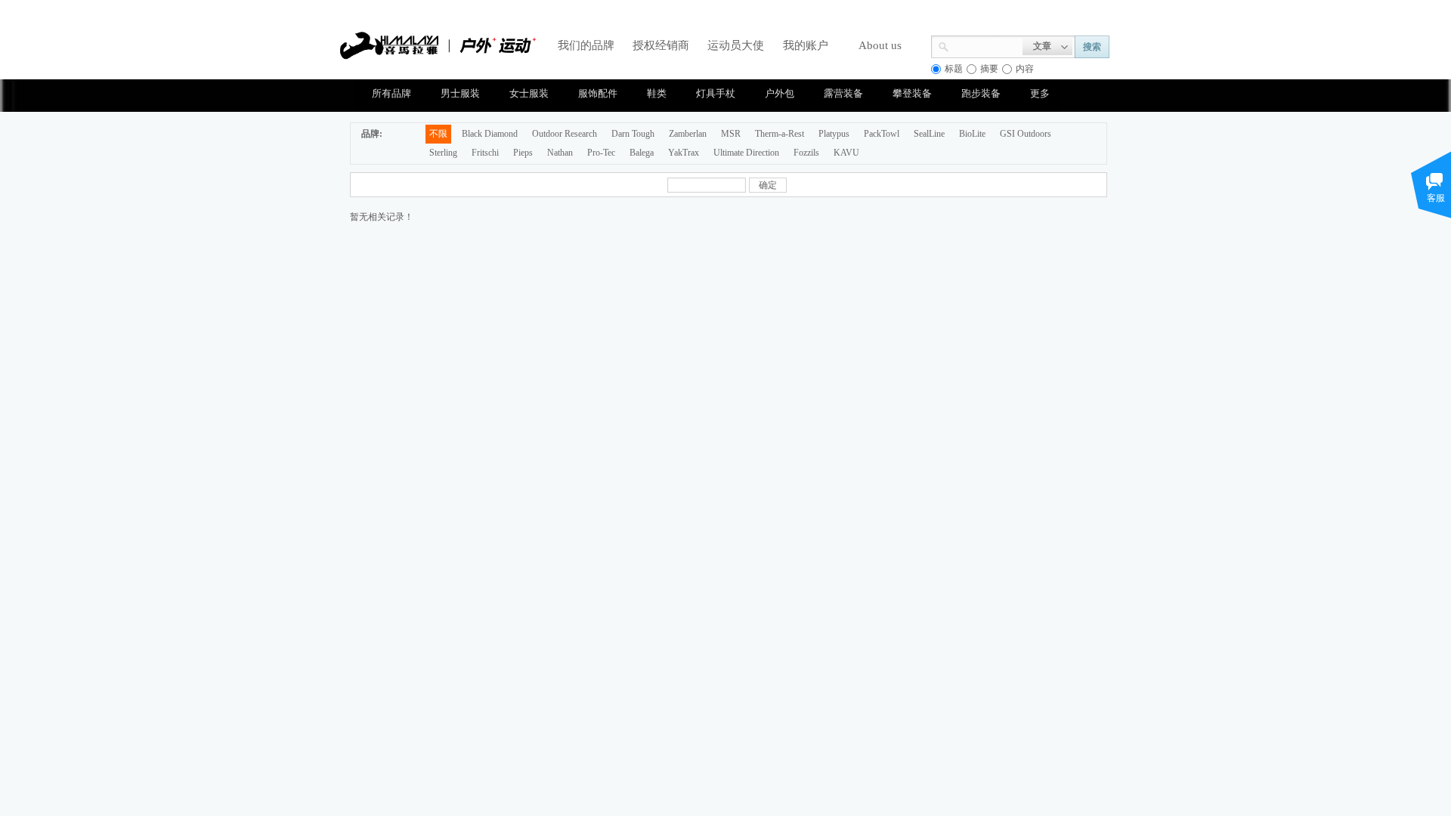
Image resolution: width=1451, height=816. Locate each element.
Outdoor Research (564, 133)
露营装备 (843, 93)
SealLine (929, 133)
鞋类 (657, 93)
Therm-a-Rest (779, 133)
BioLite (972, 133)
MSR (731, 133)
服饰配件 (597, 93)
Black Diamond (490, 133)
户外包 (779, 93)
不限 (438, 133)
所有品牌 (391, 93)
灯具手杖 (715, 93)
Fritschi (485, 152)
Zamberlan (688, 133)
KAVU (846, 152)
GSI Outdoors (1025, 133)
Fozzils (806, 152)
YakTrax (683, 152)
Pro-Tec (601, 152)
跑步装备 (981, 93)
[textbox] (986, 45)
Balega (642, 152)
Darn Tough (632, 133)
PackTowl (881, 133)
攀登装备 (912, 93)
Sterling (443, 152)
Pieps (523, 152)
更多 (1040, 93)
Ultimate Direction (746, 152)
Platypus (833, 133)
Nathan (560, 152)
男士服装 (460, 93)
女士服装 (529, 93)
